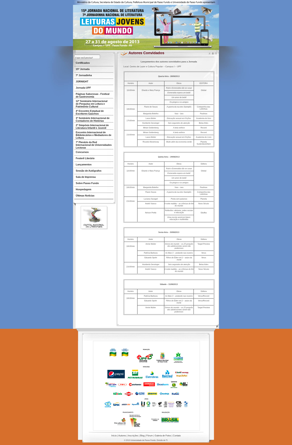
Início (114, 435)
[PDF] (210, 54)
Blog (142, 435)
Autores (122, 435)
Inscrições (133, 435)
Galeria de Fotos (163, 435)
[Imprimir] (213, 54)
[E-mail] (216, 54)
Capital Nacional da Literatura (94, 218)
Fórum (149, 435)
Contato (177, 435)
